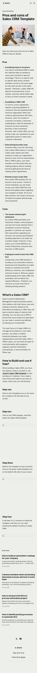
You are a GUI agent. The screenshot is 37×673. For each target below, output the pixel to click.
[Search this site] (30, 3)
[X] (17, 639)
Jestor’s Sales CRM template (14, 373)
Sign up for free (18, 653)
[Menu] (34, 3)
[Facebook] (21, 639)
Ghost (23, 657)
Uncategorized (8, 11)
